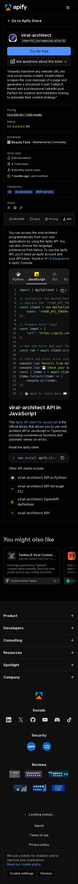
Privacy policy (39, 844)
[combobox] (39, 61)
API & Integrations (56, 258)
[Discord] (57, 719)
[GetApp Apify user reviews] (14, 774)
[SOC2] (47, 746)
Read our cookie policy (24, 864)
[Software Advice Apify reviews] (33, 774)
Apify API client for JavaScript (37, 422)
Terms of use (39, 835)
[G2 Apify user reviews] (20, 787)
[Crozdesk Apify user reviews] (58, 787)
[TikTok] (69, 719)
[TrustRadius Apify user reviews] (39, 787)
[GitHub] (32, 719)
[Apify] (16, 7)
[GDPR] (31, 746)
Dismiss (46, 873)
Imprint (39, 825)
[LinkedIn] (8, 719)
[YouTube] (45, 719)
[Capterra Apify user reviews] (58, 774)
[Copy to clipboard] (62, 291)
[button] (39, 615)
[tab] (16, 219)
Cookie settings (22, 873)
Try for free (39, 51)
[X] (20, 719)
